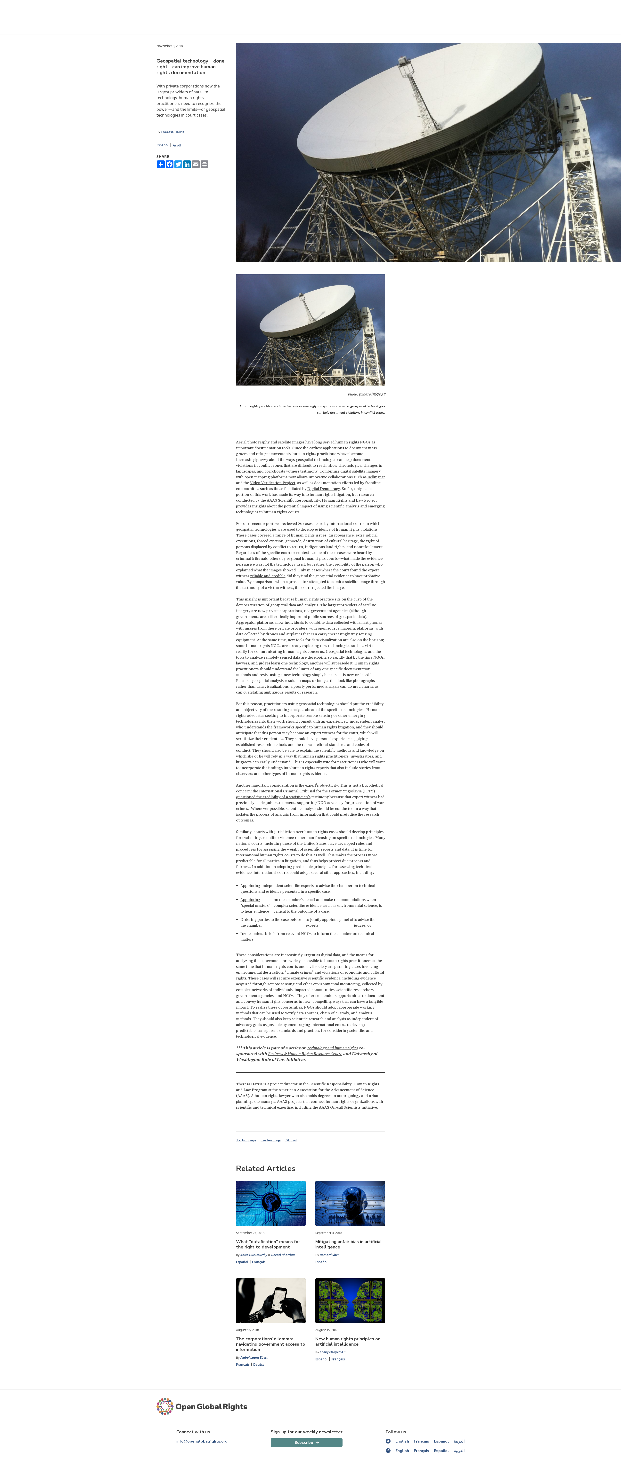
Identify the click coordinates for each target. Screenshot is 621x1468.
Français (258, 1262)
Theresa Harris (172, 132)
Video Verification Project (272, 483)
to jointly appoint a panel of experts (329, 922)
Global (291, 1140)
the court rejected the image (319, 587)
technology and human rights (332, 1048)
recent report (261, 523)
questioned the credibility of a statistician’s (273, 797)
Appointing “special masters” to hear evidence (255, 905)
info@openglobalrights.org (202, 1441)
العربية (176, 145)
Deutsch (260, 1364)
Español (162, 145)
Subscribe (303, 1442)
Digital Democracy (323, 488)
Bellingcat (376, 477)
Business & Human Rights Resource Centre (305, 1053)
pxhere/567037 (371, 394)
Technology (246, 1140)
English (402, 1441)
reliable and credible (268, 576)
